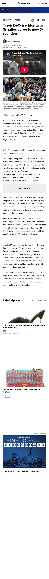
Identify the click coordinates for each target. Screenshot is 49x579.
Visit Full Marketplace (38, 300)
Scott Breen (15, 42)
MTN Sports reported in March (16, 150)
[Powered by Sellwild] (43, 433)
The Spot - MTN (11, 20)
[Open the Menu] (4, 3)
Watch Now (42, 3)
